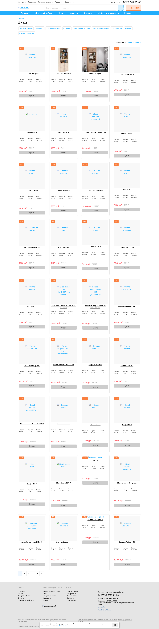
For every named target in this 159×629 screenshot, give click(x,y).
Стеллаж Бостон (63, 424)
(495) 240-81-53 (132, 2)
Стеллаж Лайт (63, 247)
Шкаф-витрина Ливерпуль (127, 483)
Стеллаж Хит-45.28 (127, 74)
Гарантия (59, 2)
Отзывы (21, 598)
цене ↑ (131, 42)
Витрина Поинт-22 (95, 365)
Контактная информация (51, 591)
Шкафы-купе (117, 28)
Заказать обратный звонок (108, 598)
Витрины (67, 28)
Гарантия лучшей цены (26, 600)
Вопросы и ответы (45, 2)
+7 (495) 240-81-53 (108, 595)
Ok (115, 625)
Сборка (20, 594)
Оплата (45, 600)
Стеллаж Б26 (32, 133)
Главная (21, 18)
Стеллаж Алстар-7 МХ (32, 366)
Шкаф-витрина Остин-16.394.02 (32, 424)
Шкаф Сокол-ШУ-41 (63, 483)
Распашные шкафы (101, 28)
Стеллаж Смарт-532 (95, 190)
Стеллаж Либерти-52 (63, 73)
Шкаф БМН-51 (32, 484)
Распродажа (71, 594)
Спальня (74, 13)
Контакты (22, 2)
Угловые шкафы (26, 28)
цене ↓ (138, 42)
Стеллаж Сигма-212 (32, 190)
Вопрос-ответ (71, 596)
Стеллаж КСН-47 (32, 307)
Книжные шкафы (53, 28)
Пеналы (128, 28)
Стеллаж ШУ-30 (95, 246)
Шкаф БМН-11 (95, 425)
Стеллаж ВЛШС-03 (127, 247)
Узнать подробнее (64, 626)
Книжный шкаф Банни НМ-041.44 (32, 542)
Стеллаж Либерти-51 (95, 73)
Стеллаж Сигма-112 (127, 133)
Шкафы (127, 13)
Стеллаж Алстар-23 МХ (127, 307)
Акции (45, 594)
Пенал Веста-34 (64, 133)
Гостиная (25, 13)
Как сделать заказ (49, 596)
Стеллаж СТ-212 (127, 189)
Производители (72, 591)
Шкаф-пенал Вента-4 (32, 247)
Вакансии (70, 598)
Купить (32, 96)
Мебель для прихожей (108, 13)
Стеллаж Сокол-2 (95, 460)
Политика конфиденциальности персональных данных (97, 620)
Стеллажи (39, 28)
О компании (69, 2)
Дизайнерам (71, 600)
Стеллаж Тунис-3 (126, 366)
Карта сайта (47, 598)
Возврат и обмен (24, 596)
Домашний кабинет (44, 13)
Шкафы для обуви (26, 33)
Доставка (32, 2)
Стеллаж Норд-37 (63, 190)
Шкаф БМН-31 (127, 425)
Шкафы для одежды (82, 28)
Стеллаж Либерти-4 (32, 73)
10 (37, 573)
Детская (88, 13)
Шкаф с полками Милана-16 (95, 133)
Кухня (61, 13)
